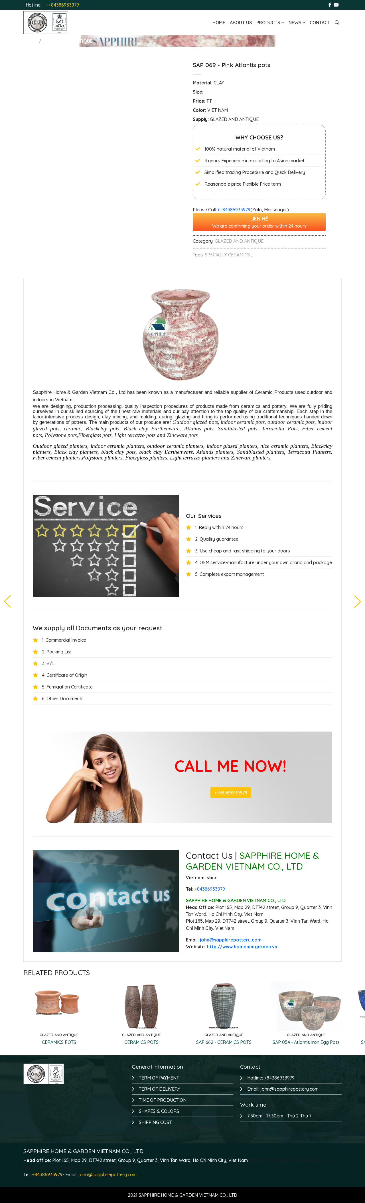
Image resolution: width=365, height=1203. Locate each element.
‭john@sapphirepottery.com (230, 940)
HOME (29, 41)
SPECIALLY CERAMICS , (228, 255)
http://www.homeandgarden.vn (242, 946)
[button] (357, 601)
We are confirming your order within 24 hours (259, 221)
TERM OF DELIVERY (159, 1089)
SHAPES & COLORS (159, 1111)
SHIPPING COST (155, 1122)
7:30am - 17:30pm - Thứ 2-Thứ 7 (279, 1116)
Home (218, 22)
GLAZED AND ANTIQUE (68, 41)
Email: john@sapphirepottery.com (283, 1089)
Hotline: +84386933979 (271, 1078)
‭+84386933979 (209, 889)
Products (268, 22)
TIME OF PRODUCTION (162, 1100)
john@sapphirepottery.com (107, 1174)
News (295, 22)
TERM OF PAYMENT (159, 1078)
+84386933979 (47, 1174)
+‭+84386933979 (233, 209)
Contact (320, 22)
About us (241, 22)
